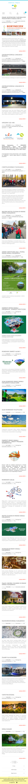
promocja (9, 22)
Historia (17, 61)
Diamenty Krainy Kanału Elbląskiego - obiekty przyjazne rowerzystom (12, 441)
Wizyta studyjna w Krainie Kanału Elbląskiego (13, 516)
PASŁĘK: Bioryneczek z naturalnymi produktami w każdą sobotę (14, 17)
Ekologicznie (18, 58)
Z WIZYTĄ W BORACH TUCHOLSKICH (13, 167)
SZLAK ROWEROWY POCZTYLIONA (12, 409)
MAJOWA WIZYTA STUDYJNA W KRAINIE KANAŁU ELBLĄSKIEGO (13, 212)
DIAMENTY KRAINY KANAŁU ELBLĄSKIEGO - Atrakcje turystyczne (14, 308)
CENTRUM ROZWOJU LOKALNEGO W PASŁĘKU (13, 86)
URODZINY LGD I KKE (8, 122)
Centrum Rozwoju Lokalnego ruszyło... (12, 55)
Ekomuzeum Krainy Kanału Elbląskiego (11, 549)
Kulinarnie (23, 21)
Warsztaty (21, 59)
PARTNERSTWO (15, 59)
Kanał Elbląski (7, 729)
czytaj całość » (22, 51)
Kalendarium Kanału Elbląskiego (13, 620)
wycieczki (4, 61)
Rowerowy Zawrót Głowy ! (11, 351)
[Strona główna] (14, 6)
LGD (7, 148)
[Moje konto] (17, 13)
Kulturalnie (18, 21)
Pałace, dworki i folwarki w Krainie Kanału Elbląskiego (14, 583)
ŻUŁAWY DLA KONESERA (9, 657)
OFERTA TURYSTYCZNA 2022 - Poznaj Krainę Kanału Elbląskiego (13, 252)
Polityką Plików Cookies (9, 779)
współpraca (4, 22)
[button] (3, 13)
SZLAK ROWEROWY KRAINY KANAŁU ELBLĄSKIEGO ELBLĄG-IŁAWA (12, 382)
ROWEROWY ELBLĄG (8, 479)
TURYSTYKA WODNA (8, 694)
